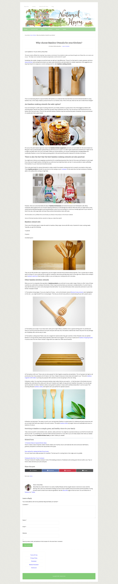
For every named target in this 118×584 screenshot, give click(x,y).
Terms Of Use (33, 555)
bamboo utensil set (33, 276)
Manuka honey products (77, 292)
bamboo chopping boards (86, 337)
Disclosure (34, 567)
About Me (65, 490)
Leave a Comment (65, 46)
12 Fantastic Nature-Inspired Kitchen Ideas (36, 443)
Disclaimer (34, 561)
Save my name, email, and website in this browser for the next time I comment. (43, 541)
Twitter (33, 492)
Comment (25, 504)
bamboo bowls (64, 423)
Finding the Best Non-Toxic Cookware (34, 458)
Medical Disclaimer (34, 564)
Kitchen (31, 476)
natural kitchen (29, 62)
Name (24, 520)
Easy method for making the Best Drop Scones (37, 451)
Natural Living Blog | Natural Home (59, 17)
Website (25, 533)
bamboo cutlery (39, 386)
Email (24, 526)
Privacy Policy (33, 558)
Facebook (27, 492)
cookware (64, 169)
